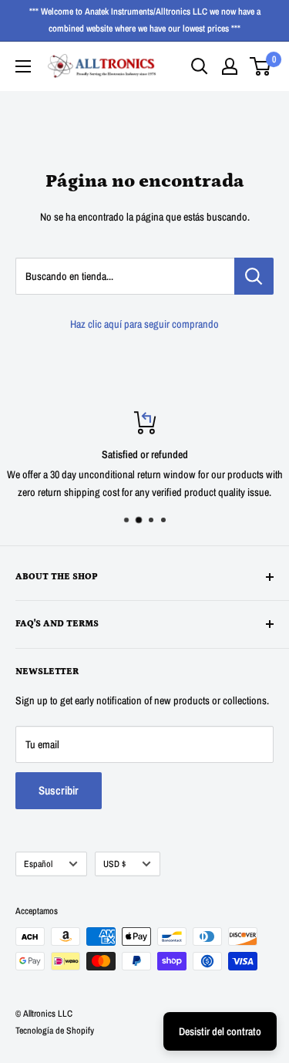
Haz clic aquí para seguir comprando (144, 324)
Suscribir (59, 790)
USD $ (114, 864)
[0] (261, 66)
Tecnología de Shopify (54, 1030)
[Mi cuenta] (229, 66)
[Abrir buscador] (199, 66)
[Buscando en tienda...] (254, 276)
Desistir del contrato (220, 1031)
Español (38, 864)
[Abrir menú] (23, 66)
